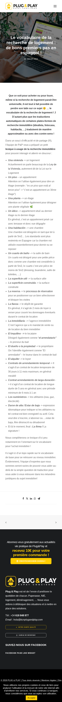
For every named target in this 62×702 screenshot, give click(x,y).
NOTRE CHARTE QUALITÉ (27, 627)
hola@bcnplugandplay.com (28, 619)
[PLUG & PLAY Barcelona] (21, 6)
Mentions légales (49, 680)
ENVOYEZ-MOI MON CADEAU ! (32, 561)
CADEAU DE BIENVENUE (27, 635)
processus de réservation (39, 291)
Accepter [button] (31, 698)
